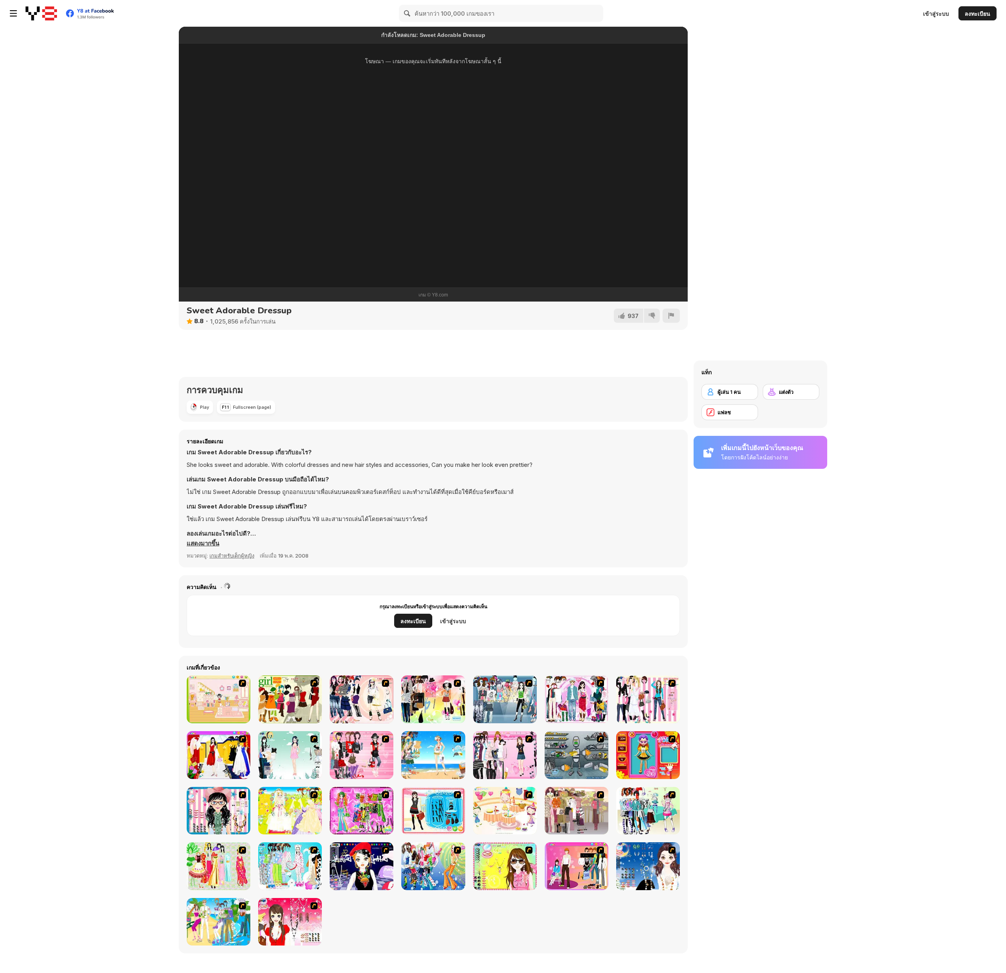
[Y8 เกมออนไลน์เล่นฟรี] (41, 13)
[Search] (407, 13)
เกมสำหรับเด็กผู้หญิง (231, 555)
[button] (203, 543)
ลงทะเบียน (977, 13)
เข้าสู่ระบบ (936, 13)
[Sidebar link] (13, 13)
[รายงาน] (671, 316)
